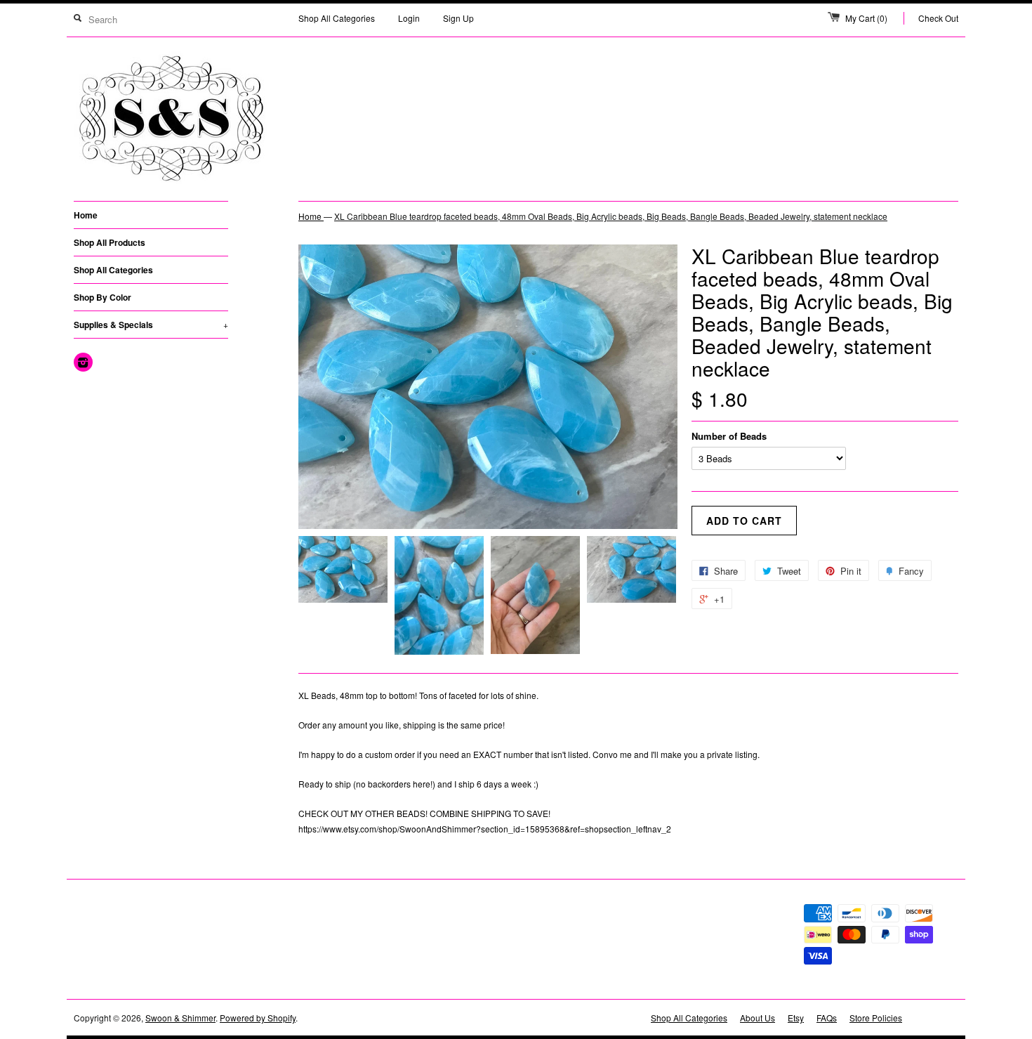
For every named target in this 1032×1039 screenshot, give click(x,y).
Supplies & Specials (151, 324)
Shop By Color (102, 297)
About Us (757, 1018)
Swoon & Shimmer (180, 1018)
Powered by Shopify (258, 1018)
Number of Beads (729, 436)
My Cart (866, 18)
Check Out (938, 18)
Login (409, 18)
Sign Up (458, 18)
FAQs (826, 1018)
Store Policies (875, 1018)
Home (86, 215)
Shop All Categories (336, 18)
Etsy (796, 1018)
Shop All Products (109, 242)
